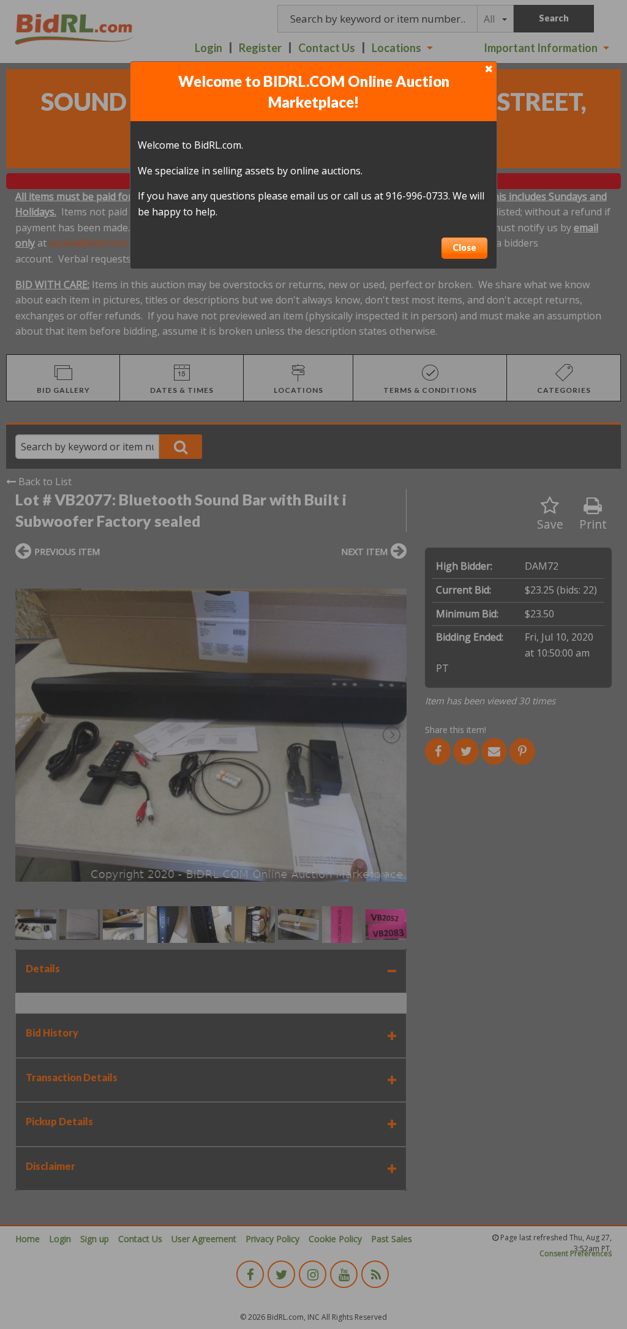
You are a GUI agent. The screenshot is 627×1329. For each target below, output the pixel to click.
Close (464, 247)
